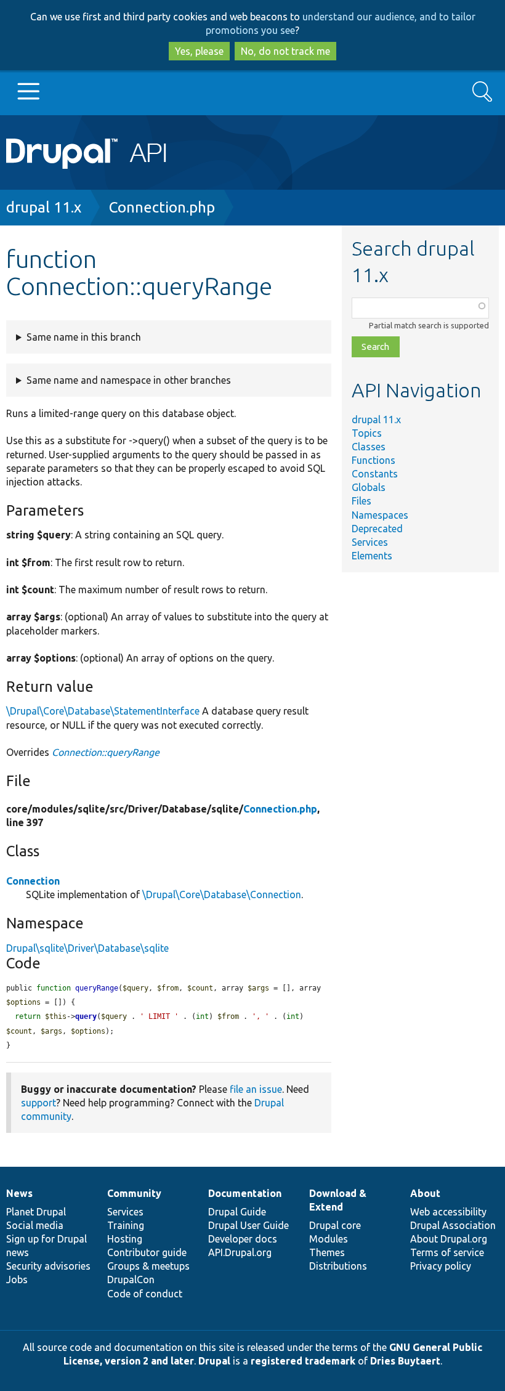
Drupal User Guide (248, 1225)
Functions (373, 460)
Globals (369, 487)
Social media (34, 1225)
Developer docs (242, 1238)
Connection (33, 880)
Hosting (124, 1238)
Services (370, 542)
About (425, 1193)
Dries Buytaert (405, 1360)
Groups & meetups (148, 1265)
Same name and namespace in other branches (128, 380)
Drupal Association (453, 1225)
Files (361, 500)
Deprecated (377, 528)
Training (125, 1225)
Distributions (338, 1265)
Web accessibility (448, 1211)
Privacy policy (440, 1265)
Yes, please (199, 51)
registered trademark (303, 1360)
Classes (369, 446)
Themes (327, 1252)
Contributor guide (147, 1252)
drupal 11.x (43, 207)
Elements (372, 555)
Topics (367, 433)
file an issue (256, 1089)
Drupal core (335, 1225)
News (19, 1193)
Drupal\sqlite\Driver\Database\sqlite (87, 948)
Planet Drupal (36, 1211)
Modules (328, 1238)
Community (134, 1193)
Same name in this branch (83, 337)
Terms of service (447, 1252)
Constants (375, 473)
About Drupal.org (448, 1238)
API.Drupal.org (240, 1252)
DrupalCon (131, 1279)
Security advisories (48, 1265)
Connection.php (162, 207)
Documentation (244, 1193)
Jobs (17, 1279)
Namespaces (380, 515)
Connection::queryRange (106, 752)
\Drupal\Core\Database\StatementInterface (103, 710)
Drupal (214, 1360)
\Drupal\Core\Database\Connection (221, 894)
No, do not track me (285, 51)
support (38, 1102)
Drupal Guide (237, 1211)
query (86, 1016)
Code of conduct (144, 1293)
